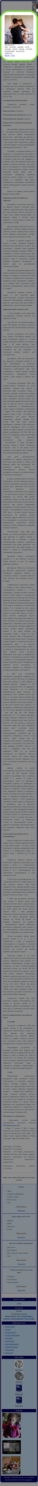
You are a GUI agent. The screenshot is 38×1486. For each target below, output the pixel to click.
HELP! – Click (10, 55)
